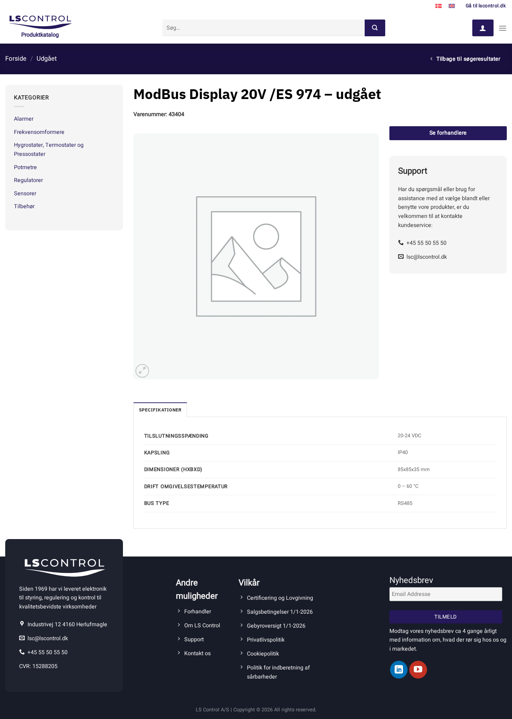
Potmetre (25, 167)
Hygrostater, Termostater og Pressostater (49, 149)
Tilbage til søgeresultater (468, 59)
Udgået (47, 58)
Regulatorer (28, 180)
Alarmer (23, 119)
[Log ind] (482, 28)
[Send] (375, 28)
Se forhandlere (448, 133)
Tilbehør (24, 206)
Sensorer (25, 193)
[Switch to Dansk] (438, 6)
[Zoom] (142, 371)
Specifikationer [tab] (160, 410)
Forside (15, 58)
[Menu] (502, 28)
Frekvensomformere (39, 132)
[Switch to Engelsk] (451, 6)
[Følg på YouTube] (418, 669)
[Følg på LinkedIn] (399, 669)
